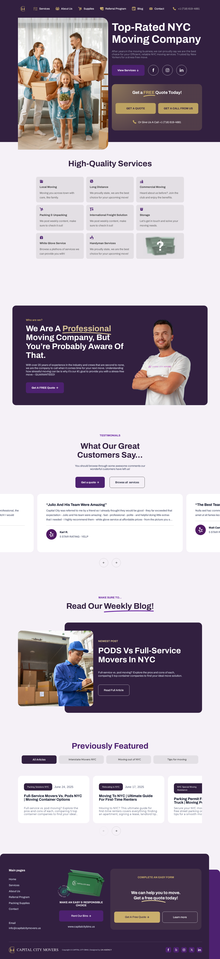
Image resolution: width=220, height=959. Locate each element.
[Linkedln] (181, 70)
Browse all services (127, 482)
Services (44, 8)
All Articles (39, 759)
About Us (14, 891)
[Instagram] (167, 70)
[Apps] (51, 534)
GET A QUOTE (135, 108)
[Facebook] (153, 70)
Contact (13, 908)
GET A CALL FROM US (178, 108)
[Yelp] (176, 950)
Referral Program (19, 897)
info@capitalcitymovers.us (25, 928)
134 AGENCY (106, 950)
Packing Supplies (19, 903)
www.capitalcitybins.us (81, 926)
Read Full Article (114, 690)
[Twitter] (191, 950)
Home (12, 879)
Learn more (180, 917)
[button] (42, 8)
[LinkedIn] (199, 950)
